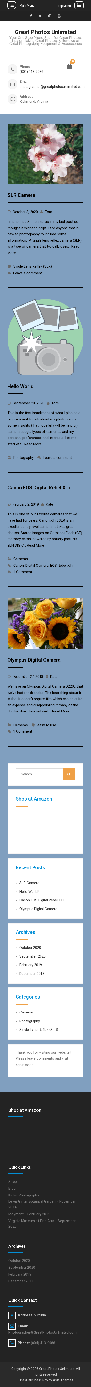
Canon (18, 565)
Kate (49, 504)
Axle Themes (63, 1380)
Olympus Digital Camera (34, 660)
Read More (32, 444)
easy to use (46, 725)
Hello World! (21, 386)
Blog (12, 1188)
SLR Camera (21, 195)
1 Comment (22, 572)
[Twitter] (40, 15)
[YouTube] (59, 15)
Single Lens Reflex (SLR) (32, 266)
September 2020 (32, 956)
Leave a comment (27, 273)
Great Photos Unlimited (45, 32)
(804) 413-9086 (31, 71)
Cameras (20, 559)
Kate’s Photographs (23, 1195)
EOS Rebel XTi (61, 565)
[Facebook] (30, 15)
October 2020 (30, 947)
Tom (48, 212)
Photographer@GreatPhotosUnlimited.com (42, 1332)
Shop (12, 1182)
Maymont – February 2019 (29, 1214)
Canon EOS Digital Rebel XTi (39, 488)
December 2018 (31, 973)
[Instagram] (49, 15)
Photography (23, 458)
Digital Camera (37, 565)
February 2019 (30, 965)
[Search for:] (45, 774)
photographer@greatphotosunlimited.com (42, 86)
